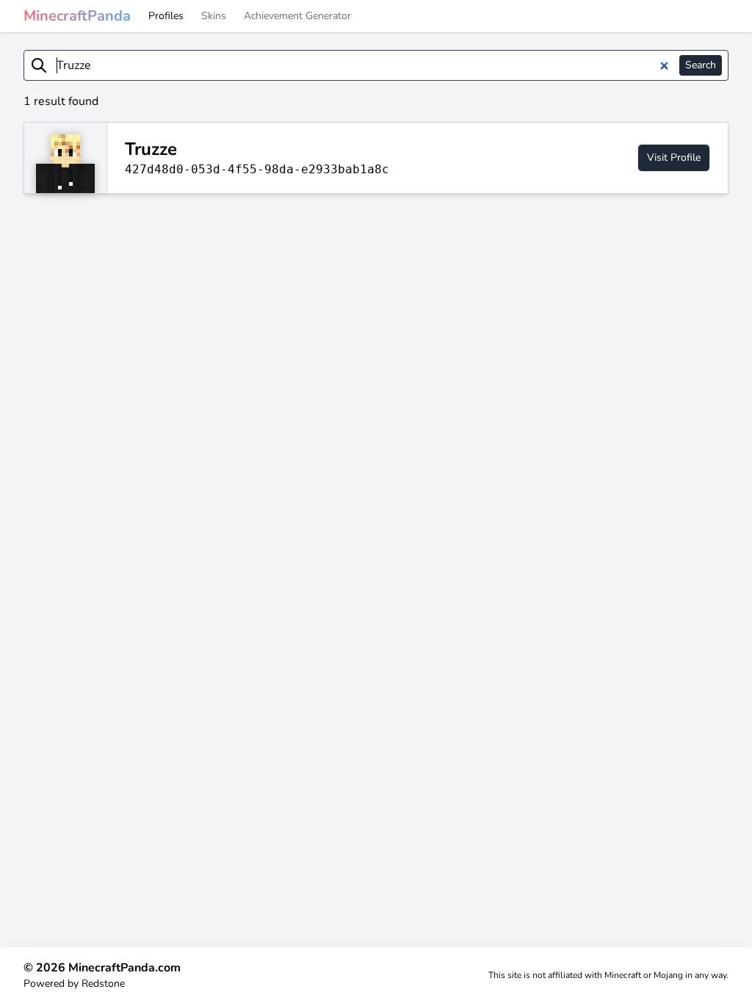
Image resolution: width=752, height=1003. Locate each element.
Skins (213, 16)
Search (700, 65)
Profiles (166, 16)
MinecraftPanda (77, 16)
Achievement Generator (297, 16)
